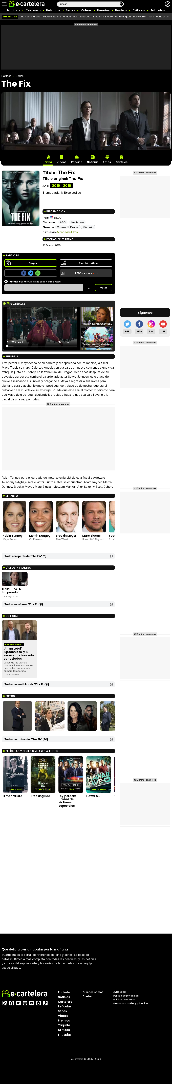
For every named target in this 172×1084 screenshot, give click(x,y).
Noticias (13, 10)
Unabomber (70, 16)
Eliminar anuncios (87, 24)
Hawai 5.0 (93, 796)
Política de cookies (124, 999)
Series (70, 10)
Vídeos (86, 10)
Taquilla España (52, 16)
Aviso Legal (119, 992)
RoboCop (85, 16)
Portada (6, 76)
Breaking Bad (40, 796)
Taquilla (64, 1025)
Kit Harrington (123, 16)
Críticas (139, 10)
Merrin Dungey (39, 536)
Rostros (121, 10)
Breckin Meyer (66, 536)
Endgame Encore (103, 16)
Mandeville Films (67, 232)
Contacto (88, 996)
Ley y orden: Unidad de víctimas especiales (67, 801)
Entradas (157, 10)
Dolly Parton (140, 16)
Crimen (61, 227)
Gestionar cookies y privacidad (131, 1003)
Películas (53, 10)
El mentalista (12, 796)
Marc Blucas (91, 536)
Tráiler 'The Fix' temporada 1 (12, 590)
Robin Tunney (13, 536)
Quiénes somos (92, 992)
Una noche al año (30, 16)
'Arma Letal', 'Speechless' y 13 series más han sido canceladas (19, 654)
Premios (103, 10)
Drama (74, 227)
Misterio (88, 227)
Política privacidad (126, 995)
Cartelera (33, 10)
